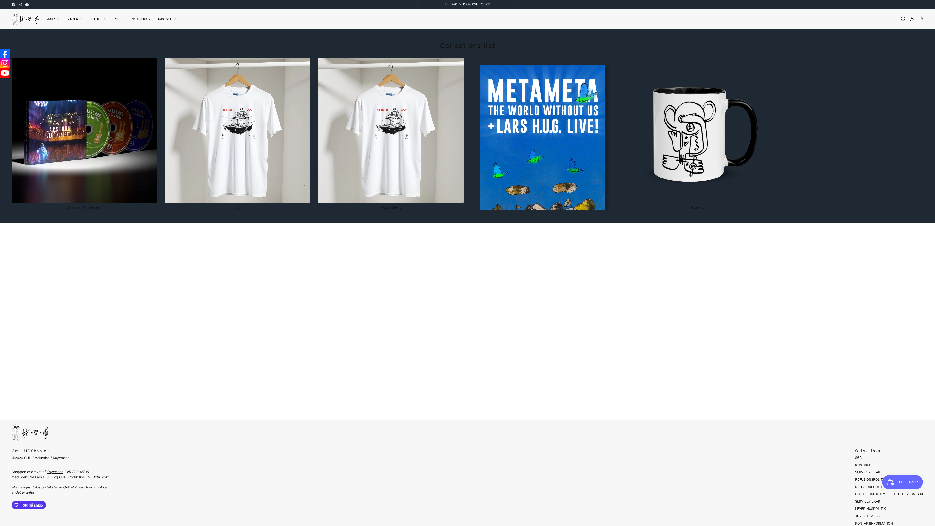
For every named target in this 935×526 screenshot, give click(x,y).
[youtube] (27, 4)
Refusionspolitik (870, 479)
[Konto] (912, 19)
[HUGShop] (25, 19)
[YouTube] (5, 73)
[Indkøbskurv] (920, 19)
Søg (858, 458)
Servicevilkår (867, 472)
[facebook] (13, 4)
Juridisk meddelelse (873, 516)
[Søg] (903, 19)
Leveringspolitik (870, 509)
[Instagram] (5, 63)
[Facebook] (5, 53)
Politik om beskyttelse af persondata (889, 494)
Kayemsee (55, 472)
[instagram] (20, 4)
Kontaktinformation (874, 523)
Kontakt (862, 465)
